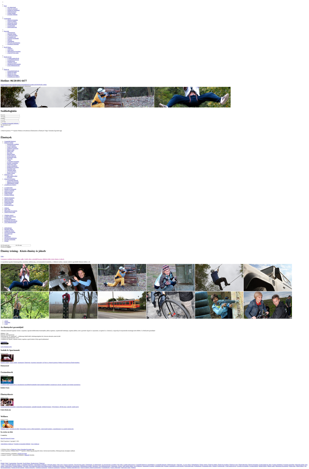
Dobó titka (9, 158)
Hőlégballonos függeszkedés (72, 466)
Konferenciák (11, 61)
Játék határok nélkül (12, 176)
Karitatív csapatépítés (12, 163)
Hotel (5, 6)
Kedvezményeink (12, 27)
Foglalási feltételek (12, 14)
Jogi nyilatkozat (35, 444)
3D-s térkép (44, 84)
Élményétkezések (12, 24)
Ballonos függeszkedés (13, 182)
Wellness (9, 48)
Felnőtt (2, 118)
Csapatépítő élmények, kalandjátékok (145, 464)
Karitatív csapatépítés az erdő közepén (174, 466)
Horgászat (9, 177)
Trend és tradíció (11, 21)
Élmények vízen (11, 74)
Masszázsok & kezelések (14, 51)
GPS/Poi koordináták (13, 38)
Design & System (9, 438)
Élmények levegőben (13, 75)
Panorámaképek (5, 84)
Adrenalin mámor (11, 170)
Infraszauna (114, 466)
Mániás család (10, 150)
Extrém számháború (12, 166)
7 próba (9, 160)
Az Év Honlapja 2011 (6, 346)
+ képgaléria (7, 322)
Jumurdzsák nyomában (13, 144)
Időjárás (9, 40)
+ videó (6, 324)
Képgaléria (18, 84)
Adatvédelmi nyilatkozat (7, 444)
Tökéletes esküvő (12, 62)
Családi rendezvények (13, 58)
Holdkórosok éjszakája (13, 167)
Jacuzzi (120, 466)
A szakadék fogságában (13, 161)
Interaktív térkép (11, 34)
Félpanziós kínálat (12, 23)
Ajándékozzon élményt (13, 76)
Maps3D (3, 438)
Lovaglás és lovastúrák (243, 466)
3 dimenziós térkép (12, 35)
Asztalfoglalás (11, 25)
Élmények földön (12, 72)
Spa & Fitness (7, 47)
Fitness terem (8, 466)
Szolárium (63, 467)
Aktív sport (10, 50)
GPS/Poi (38, 84)
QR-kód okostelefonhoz (13, 42)
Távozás (3, 116)
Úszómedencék (106, 467)
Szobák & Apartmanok (13, 10)
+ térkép (6, 321)
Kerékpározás (198, 466)
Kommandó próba (11, 157)
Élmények (6, 69)
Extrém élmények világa (265, 464)
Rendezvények (7, 57)
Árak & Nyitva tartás (13, 53)
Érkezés (3, 115)
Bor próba (9, 153)
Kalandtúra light (11, 169)
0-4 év (2, 120)
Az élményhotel (11, 7)
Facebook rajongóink (13, 44)
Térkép (22, 84)
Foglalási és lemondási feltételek (22, 444)
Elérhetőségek (11, 32)
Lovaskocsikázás (11, 145)
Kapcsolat (6, 31)
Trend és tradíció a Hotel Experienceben (90, 467)
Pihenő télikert (300, 466)
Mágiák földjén (11, 154)
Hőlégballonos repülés (12, 183)
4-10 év (3, 121)
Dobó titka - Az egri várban (184, 464)
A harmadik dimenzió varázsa (13, 464)
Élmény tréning (11, 173)
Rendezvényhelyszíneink (14, 64)
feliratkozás (3, 247)
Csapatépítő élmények (13, 71)
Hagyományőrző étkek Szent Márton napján (40, 466)
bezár (2, 126)
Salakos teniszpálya (30, 467)
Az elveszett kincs (11, 171)
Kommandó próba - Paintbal (209, 466)
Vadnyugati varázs (11, 164)
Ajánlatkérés (10, 41)
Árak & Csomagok (12, 8)
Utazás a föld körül (12, 147)
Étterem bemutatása (12, 20)
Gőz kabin (26, 466)
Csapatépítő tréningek (13, 59)
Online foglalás (11, 13)
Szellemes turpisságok (12, 148)
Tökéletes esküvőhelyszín (73, 467)
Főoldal (6, 241)
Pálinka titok (10, 151)
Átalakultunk (89, 464)
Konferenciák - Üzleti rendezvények (227, 466)
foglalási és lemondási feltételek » (10, 123)
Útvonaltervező (11, 37)
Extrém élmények (11, 155)
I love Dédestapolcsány (13, 65)
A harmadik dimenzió (12, 180)
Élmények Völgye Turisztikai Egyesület (21, 449)
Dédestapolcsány (11, 11)
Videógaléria (12, 84)
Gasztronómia (7, 18)
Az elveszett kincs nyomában (109, 464)
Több (2, 256)
